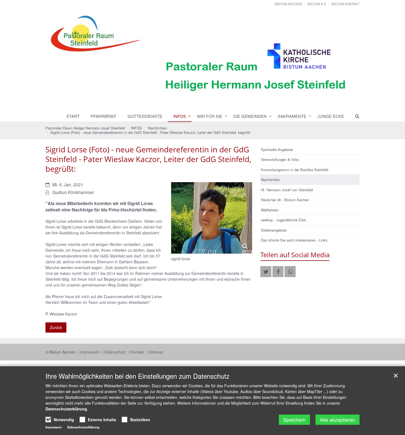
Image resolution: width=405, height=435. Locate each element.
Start (73, 116)
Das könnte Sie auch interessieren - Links (294, 240)
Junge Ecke (330, 116)
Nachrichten (157, 128)
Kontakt (138, 352)
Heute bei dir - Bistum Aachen (285, 199)
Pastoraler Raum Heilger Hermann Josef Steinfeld (85, 128)
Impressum (90, 352)
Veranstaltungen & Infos (280, 159)
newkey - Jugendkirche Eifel (283, 219)
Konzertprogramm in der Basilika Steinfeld (294, 169)
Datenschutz (115, 352)
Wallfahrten (270, 210)
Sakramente (292, 116)
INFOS (179, 116)
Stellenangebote (274, 230)
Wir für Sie (209, 116)
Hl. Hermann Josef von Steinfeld (287, 189)
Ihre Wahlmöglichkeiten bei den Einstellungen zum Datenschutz (137, 376)
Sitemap (156, 352)
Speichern (294, 419)
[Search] (355, 116)
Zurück (56, 327)
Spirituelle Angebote (277, 149)
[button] (265, 271)
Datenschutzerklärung (66, 409)
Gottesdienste (145, 116)
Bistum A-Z (316, 3)
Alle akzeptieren (337, 419)
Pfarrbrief (104, 116)
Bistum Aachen (288, 3)
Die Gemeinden (250, 116)
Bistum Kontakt (345, 3)
